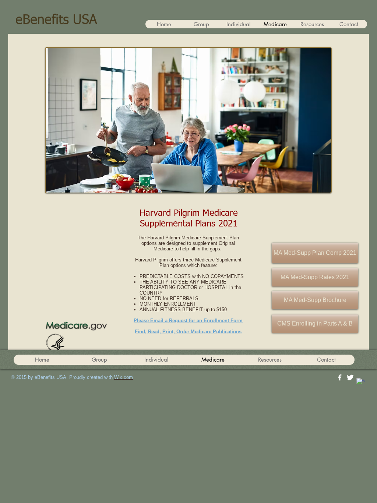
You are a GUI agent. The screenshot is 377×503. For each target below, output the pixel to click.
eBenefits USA (56, 20)
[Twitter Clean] (350, 377)
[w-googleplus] (360, 382)
